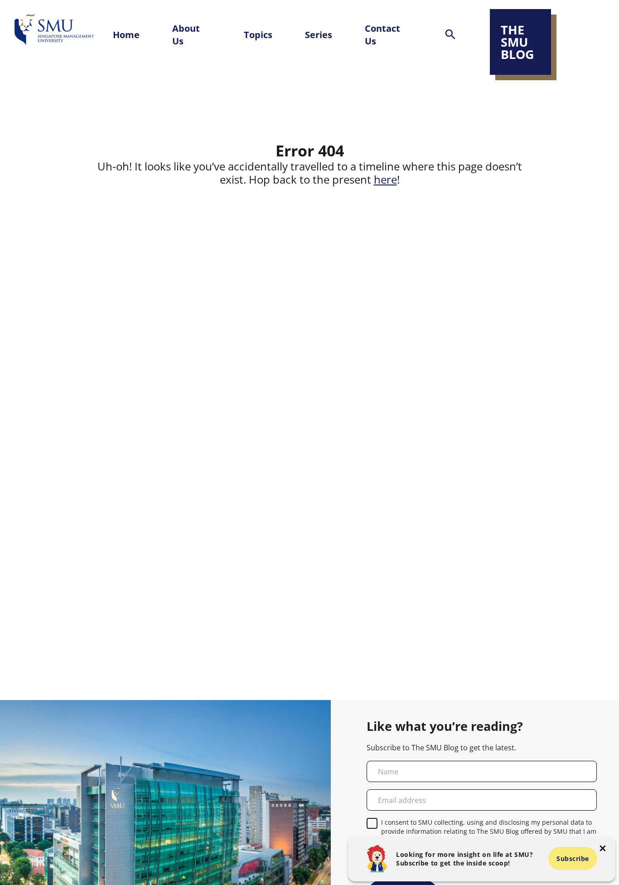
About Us (186, 34)
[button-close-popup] (602, 848)
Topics (258, 34)
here (385, 179)
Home (126, 34)
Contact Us (382, 34)
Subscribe (572, 858)
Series (318, 34)
